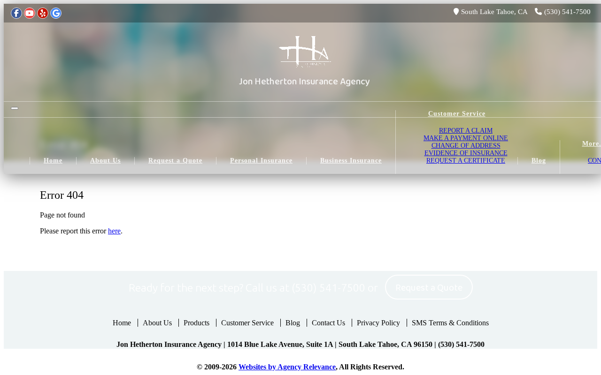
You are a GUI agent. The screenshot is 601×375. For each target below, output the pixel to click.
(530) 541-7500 (567, 11)
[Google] (56, 13)
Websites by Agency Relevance (287, 367)
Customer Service (247, 323)
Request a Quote (428, 287)
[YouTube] (29, 13)
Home (122, 323)
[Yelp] (42, 13)
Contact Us (328, 323)
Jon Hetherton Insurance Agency (304, 81)
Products (196, 323)
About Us (157, 323)
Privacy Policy (378, 323)
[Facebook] (16, 13)
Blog (292, 323)
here (114, 231)
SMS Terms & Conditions (450, 323)
